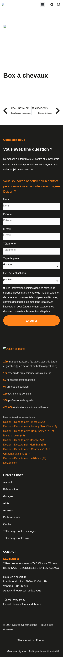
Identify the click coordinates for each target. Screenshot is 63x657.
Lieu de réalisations (14, 273)
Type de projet (11, 258)
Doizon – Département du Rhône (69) (24, 458)
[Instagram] (58, 4)
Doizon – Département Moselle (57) (23, 440)
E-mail (7, 229)
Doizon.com (10, 462)
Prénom (7, 214)
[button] (42, 4)
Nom (6, 199)
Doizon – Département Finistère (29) (24, 422)
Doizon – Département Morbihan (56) (24, 444)
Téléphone (9, 243)
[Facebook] (52, 4)
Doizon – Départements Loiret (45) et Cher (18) (30, 426)
